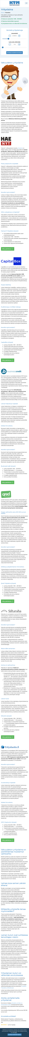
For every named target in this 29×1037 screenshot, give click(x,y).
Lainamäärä (14, 33)
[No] (27, 1032)
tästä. (16, 1032)
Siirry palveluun (7, 249)
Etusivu (2, 12)
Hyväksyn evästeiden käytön (14, 1034)
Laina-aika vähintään (14, 42)
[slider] (8, 39)
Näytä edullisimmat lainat (15, 52)
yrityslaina (20, 148)
